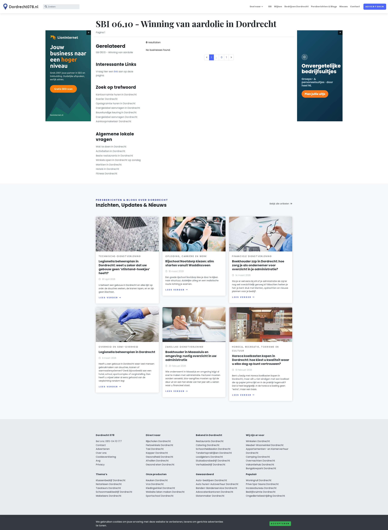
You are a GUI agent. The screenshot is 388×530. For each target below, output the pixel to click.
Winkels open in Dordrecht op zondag (118, 160)
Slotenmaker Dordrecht (210, 496)
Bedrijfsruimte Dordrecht (261, 492)
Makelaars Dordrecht (108, 496)
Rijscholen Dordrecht (158, 441)
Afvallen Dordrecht (157, 460)
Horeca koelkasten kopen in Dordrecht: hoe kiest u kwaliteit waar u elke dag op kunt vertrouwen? (260, 360)
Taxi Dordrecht (155, 449)
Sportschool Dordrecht (160, 496)
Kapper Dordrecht (157, 453)
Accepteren (280, 523)
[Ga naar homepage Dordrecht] (20, 6)
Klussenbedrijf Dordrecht (110, 480)
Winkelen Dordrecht (258, 441)
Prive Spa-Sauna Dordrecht (262, 484)
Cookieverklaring (106, 457)
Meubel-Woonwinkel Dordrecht (265, 445)
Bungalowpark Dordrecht (261, 468)
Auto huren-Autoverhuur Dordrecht (217, 484)
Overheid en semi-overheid (118, 346)
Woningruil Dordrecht (258, 480)
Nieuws (343, 6)
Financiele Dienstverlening (252, 256)
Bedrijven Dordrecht (296, 6)
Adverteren (374, 6)
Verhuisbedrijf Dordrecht (210, 464)
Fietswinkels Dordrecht (159, 445)
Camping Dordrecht (258, 457)
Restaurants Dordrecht (210, 441)
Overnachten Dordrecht (260, 460)
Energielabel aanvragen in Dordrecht (118, 108)
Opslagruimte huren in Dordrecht (115, 103)
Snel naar (255, 6)
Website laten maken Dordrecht (165, 492)
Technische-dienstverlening (120, 256)
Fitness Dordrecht (106, 173)
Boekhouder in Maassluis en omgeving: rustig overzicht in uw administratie (190, 356)
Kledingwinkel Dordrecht (160, 488)
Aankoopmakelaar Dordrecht (113, 121)
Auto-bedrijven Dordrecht (211, 480)
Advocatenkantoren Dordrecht (214, 492)
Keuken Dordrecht (157, 480)
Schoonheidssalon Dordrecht (213, 449)
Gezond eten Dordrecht (160, 464)
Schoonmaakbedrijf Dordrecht (114, 492)
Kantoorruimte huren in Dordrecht (116, 94)
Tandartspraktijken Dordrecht (214, 453)
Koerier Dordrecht (107, 99)
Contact (355, 6)
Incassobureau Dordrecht (261, 488)
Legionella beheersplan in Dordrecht (127, 352)
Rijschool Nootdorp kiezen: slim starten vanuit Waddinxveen (189, 263)
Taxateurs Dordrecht (108, 488)
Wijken (278, 6)
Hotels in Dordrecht (107, 169)
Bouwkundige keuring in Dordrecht (116, 112)
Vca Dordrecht (155, 484)
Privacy (100, 464)
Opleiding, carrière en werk (186, 256)
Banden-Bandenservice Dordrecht (216, 488)
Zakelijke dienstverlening (184, 346)
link (116, 71)
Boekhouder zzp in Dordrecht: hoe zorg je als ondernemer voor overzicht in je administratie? (258, 265)
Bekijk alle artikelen (279, 203)
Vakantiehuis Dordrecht (260, 464)
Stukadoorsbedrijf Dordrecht (213, 460)
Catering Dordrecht (207, 445)
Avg (98, 460)
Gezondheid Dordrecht (159, 457)
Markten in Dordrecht (109, 164)
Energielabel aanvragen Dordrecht (116, 117)
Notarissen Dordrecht (109, 484)
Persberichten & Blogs (324, 6)
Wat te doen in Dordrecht (111, 146)
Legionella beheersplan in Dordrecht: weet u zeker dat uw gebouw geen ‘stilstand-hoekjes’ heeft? (124, 267)
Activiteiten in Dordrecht (110, 151)
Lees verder (108, 297)
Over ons (101, 453)
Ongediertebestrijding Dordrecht (265, 496)
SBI (270, 6)
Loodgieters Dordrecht (209, 457)
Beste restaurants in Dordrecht (114, 155)
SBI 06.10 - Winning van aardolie (114, 52)
